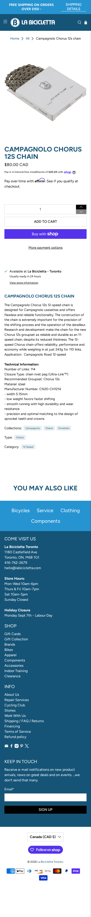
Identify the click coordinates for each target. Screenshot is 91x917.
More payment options (45, 248)
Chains (49, 428)
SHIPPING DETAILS (74, 6)
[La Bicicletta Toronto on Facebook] (11, 747)
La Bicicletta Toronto (50, 861)
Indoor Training (16, 671)
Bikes (8, 650)
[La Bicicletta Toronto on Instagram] (17, 747)
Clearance (12, 676)
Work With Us (15, 716)
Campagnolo (32, 428)
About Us (11, 694)
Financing (12, 726)
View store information (23, 282)
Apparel (10, 655)
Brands (9, 644)
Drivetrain (63, 428)
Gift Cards (12, 634)
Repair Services (16, 700)
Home (14, 38)
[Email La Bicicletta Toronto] (6, 747)
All (27, 38)
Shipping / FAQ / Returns (24, 721)
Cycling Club (14, 705)
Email (9, 789)
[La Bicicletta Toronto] (42, 22)
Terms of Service (17, 731)
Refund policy (15, 737)
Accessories (13, 665)
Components (14, 660)
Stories (9, 710)
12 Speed (28, 446)
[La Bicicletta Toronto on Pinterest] (22, 747)
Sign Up (45, 809)
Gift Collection (16, 639)
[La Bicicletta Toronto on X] (27, 747)
